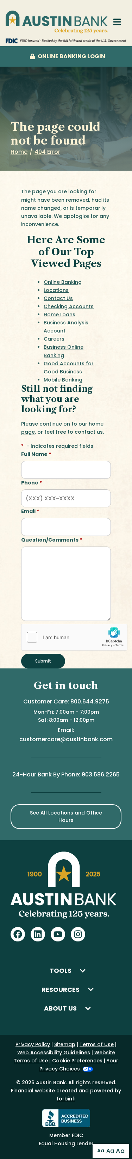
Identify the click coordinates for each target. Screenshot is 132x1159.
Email (30, 511)
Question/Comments (51, 539)
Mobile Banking (63, 379)
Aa (100, 1150)
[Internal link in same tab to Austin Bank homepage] (57, 22)
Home (19, 152)
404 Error (47, 152)
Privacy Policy (32, 1044)
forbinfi (66, 1098)
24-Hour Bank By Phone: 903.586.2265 (66, 774)
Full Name (36, 454)
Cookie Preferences (77, 1060)
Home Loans (59, 314)
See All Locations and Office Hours (66, 816)
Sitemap (64, 1044)
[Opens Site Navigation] (117, 22)
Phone (31, 482)
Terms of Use (97, 1044)
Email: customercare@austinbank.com (66, 734)
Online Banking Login (71, 56)
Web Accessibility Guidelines (53, 1052)
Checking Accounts (69, 306)
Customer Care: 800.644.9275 (66, 701)
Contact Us (58, 298)
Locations (56, 290)
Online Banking (63, 282)
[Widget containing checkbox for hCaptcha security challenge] (74, 637)
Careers (54, 338)
